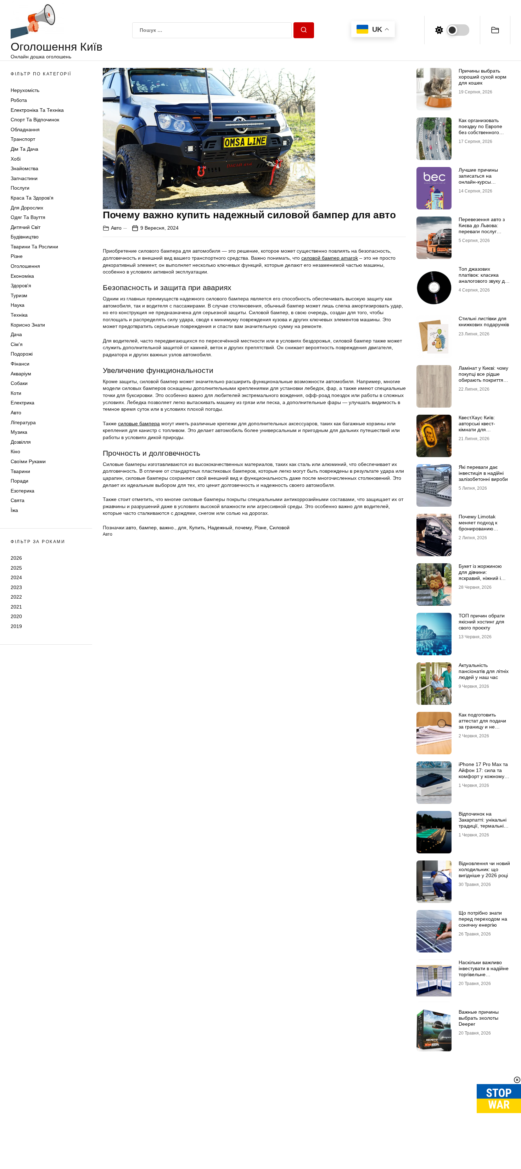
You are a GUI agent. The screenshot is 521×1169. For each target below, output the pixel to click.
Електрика (22, 402)
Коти (16, 393)
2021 (16, 607)
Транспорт (23, 139)
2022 (16, 597)
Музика (19, 432)
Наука (17, 305)
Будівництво (25, 237)
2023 (16, 587)
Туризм (19, 295)
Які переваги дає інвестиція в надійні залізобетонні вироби (483, 473)
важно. (167, 527)
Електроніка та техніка (37, 110)
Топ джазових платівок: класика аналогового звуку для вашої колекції (484, 277)
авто (131, 527)
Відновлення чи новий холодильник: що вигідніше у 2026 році (484, 869)
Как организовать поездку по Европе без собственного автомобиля (480, 129)
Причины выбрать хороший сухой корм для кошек (482, 77)
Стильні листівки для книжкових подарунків (484, 321)
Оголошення (25, 266)
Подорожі (22, 354)
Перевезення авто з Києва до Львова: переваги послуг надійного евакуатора (484, 228)
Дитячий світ (25, 227)
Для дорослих (27, 208)
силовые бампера (139, 423)
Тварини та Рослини (34, 246)
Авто (16, 412)
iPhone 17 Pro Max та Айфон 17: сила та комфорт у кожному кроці (483, 773)
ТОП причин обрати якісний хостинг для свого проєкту (482, 621)
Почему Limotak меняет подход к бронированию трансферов (478, 525)
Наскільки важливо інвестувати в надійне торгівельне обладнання (484, 971)
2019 (16, 626)
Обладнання (25, 129)
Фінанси (20, 364)
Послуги (20, 188)
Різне (17, 256)
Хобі (16, 159)
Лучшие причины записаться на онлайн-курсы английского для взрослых (478, 181)
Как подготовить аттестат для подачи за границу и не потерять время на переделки (482, 726)
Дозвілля (21, 442)
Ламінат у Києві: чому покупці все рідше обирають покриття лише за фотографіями (483, 380)
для (182, 527)
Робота (19, 100)
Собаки (19, 383)
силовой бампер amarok (329, 258)
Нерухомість (25, 90)
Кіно (15, 451)
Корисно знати (28, 325)
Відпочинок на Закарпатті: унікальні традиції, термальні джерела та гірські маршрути (482, 825)
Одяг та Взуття (28, 217)
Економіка (22, 276)
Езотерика (22, 491)
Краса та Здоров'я (32, 198)
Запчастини (24, 178)
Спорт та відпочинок (35, 119)
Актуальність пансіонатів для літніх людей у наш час (484, 671)
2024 (16, 577)
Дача (16, 334)
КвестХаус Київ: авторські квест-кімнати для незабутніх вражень (481, 426)
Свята (17, 500)
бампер (148, 527)
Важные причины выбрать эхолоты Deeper (479, 1018)
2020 (16, 616)
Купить (197, 527)
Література (23, 422)
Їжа (14, 510)
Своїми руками (28, 461)
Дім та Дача (24, 149)
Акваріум (21, 373)
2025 (16, 567)
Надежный (220, 527)
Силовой (279, 527)
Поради (19, 481)
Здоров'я (21, 285)
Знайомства (24, 168)
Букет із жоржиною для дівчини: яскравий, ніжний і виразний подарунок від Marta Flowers (482, 578)
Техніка (19, 315)
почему (243, 527)
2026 (16, 558)
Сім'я (17, 344)
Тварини (20, 471)
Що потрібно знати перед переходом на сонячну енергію (483, 919)
